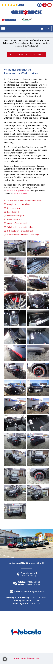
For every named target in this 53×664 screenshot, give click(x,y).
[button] (3, 29)
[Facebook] (39, 5)
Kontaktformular (19, 193)
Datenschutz (33, 658)
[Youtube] (49, 5)
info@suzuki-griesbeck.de (18, 190)
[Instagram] (44, 5)
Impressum (19, 658)
